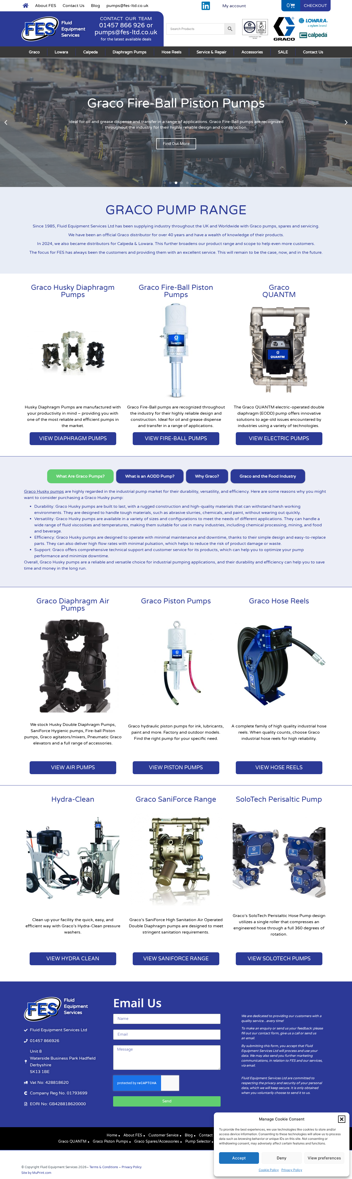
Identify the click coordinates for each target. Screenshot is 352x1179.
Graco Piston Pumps (176, 601)
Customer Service (163, 1135)
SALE (283, 52)
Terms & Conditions (103, 1167)
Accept (239, 1158)
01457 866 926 (122, 25)
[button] (341, 1119)
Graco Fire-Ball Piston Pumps (176, 291)
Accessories (252, 52)
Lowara (61, 52)
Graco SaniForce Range (176, 799)
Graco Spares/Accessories (156, 1141)
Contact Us (74, 5)
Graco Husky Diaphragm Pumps (73, 291)
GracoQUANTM (279, 291)
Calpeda (90, 52)
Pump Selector (198, 1141)
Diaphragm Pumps (129, 52)
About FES (45, 5)
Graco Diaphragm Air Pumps (72, 605)
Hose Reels (171, 52)
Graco (34, 52)
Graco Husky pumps (44, 491)
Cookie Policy (269, 1170)
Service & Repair (212, 52)
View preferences (324, 1158)
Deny (282, 1158)
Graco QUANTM (72, 1141)
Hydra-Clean (72, 799)
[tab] (80, 476)
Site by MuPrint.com (36, 1173)
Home (112, 1135)
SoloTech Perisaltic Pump (279, 799)
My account (234, 6)
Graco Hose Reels (279, 601)
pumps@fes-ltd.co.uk (127, 5)
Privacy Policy (291, 1170)
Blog (95, 5)
